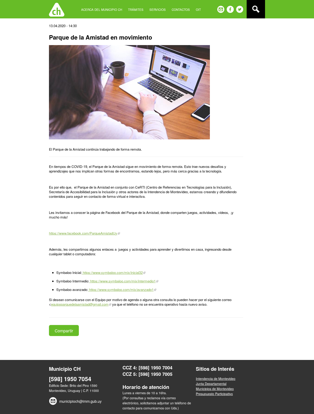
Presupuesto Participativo (214, 393)
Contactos (181, 9)
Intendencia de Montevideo (215, 378)
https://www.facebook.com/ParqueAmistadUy (83, 233)
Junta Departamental (211, 383)
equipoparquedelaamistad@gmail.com (79, 304)
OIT (198, 9)
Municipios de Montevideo (215, 388)
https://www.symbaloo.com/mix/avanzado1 (121, 289)
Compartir (64, 331)
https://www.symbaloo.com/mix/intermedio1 (122, 281)
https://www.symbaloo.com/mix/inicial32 (112, 272)
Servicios (157, 9)
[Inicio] (56, 9)
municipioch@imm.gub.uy (80, 401)
